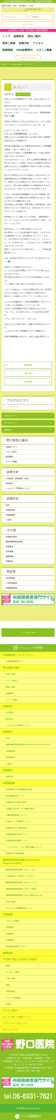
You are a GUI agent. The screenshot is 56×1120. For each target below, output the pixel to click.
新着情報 (7, 49)
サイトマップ (10, 1029)
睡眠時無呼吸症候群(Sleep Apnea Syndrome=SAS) (28, 744)
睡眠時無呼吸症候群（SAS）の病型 (21, 889)
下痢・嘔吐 (10, 978)
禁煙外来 (9, 561)
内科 (7, 505)
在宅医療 (9, 712)
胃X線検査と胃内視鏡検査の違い (19, 789)
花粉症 (8, 1004)
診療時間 (35, 17)
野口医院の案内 (17, 440)
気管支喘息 (10, 991)
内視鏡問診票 (11, 588)
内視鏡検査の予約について (17, 834)
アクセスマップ (10, 17)
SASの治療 (10, 902)
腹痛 (8, 985)
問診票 (11, 571)
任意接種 (9, 940)
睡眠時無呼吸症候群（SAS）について (22, 882)
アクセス (38, 43)
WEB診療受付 (24, 49)
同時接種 (9, 927)
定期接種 (9, 934)
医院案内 (9, 457)
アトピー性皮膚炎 (13, 998)
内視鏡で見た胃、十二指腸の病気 (20, 808)
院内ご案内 (34, 36)
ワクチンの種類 (12, 921)
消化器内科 (10, 510)
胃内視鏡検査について (15, 796)
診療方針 (24, 43)
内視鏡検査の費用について (17, 840)
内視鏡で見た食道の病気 (16, 802)
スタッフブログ (28, 24)
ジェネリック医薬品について (18, 488)
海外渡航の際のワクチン (16, 946)
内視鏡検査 (10, 515)
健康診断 (9, 556)
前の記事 (28, 365)
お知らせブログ (10, 415)
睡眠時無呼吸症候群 (14, 542)
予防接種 (9, 551)
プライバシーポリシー (15, 1023)
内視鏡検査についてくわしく (19, 655)
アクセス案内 (10, 1010)
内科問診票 (10, 578)
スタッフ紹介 (11, 452)
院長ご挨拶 (8, 43)
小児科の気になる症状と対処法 (20, 959)
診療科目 (19, 36)
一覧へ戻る (28, 373)
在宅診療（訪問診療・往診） (18, 478)
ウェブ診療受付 (31, 1116)
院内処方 (9, 483)
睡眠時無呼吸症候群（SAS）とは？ (21, 870)
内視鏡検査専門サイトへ (16, 661)
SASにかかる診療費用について (19, 908)
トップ (6, 36)
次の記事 (28, 382)
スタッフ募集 (44, 49)
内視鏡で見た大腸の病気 (16, 828)
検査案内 (9, 546)
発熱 (8, 966)
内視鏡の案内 (11, 537)
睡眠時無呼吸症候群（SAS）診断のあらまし (24, 895)
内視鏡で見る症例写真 (15, 853)
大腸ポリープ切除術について (18, 821)
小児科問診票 (11, 583)
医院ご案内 (10, 687)
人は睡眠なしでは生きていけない (20, 876)
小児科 (8, 520)
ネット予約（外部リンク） (17, 1017)
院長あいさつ (11, 447)
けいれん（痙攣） (13, 972)
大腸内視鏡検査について (16, 815)
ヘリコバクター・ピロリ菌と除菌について (23, 847)
